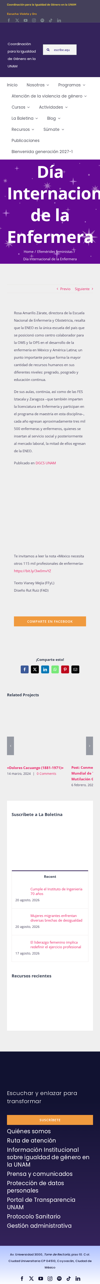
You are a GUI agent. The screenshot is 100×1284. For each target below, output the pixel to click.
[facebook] (9, 20)
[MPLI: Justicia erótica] (20, 990)
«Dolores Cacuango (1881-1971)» (29, 733)
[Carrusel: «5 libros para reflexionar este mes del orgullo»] (20, 1005)
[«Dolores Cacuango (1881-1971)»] (35, 733)
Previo (65, 288)
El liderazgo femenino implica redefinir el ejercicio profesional (55, 944)
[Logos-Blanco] (24, 27)
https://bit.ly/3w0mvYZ (32, 570)
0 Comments (46, 773)
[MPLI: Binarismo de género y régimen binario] (37, 990)
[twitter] (17, 20)
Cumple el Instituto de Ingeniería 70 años (56, 891)
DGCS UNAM (46, 463)
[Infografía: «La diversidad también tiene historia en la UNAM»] (37, 1003)
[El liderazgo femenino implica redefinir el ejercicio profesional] (21, 943)
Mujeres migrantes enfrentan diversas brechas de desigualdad (56, 918)
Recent (50, 876)
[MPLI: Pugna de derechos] (54, 990)
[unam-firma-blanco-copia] (20, 1063)
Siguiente (82, 288)
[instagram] (34, 20)
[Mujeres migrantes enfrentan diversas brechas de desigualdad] (21, 917)
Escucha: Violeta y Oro (22, 14)
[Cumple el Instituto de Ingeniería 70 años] (21, 890)
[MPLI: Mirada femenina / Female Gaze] (71, 990)
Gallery (42, 733)
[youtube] (25, 20)
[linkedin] (59, 20)
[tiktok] (51, 20)
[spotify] (42, 20)
